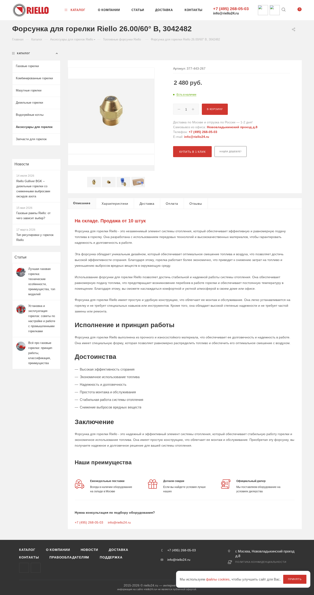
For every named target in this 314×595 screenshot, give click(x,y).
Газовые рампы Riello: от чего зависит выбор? (33, 215)
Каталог (27, 550)
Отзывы (195, 203)
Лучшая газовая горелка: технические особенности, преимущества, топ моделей (41, 281)
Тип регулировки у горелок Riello (35, 237)
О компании (58, 550)
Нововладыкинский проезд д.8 (232, 127)
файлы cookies (218, 579)
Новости (21, 164)
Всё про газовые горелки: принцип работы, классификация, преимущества (40, 353)
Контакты (29, 557)
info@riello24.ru (226, 13)
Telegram (36, 568)
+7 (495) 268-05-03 (231, 8)
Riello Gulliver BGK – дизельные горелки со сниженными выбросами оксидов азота (33, 188)
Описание (81, 203)
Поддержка (111, 557)
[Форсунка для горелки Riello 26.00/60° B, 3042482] (111, 111)
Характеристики (115, 203)
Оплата (172, 203)
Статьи (20, 257)
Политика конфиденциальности (260, 562)
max (24, 568)
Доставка (147, 203)
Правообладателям (69, 557)
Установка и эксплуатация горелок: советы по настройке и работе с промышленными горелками (41, 318)
